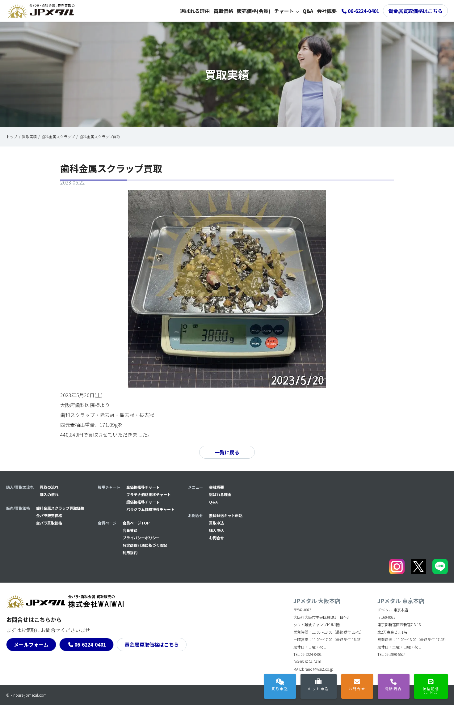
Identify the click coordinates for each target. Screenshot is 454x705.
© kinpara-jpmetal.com (26, 695)
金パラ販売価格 (49, 515)
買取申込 (216, 522)
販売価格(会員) (254, 11)
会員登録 (130, 530)
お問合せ (216, 537)
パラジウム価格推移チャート (150, 509)
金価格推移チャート (143, 487)
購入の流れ (49, 494)
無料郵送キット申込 (225, 515)
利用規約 (130, 552)
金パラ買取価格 (49, 522)
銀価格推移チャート (143, 501)
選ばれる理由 (195, 11)
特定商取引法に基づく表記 (145, 545)
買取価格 (223, 11)
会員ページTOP (136, 522)
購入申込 (216, 530)
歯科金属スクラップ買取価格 (60, 508)
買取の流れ (49, 487)
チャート (284, 11)
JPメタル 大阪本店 (316, 601)
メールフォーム (31, 644)
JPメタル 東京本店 (400, 601)
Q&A (308, 11)
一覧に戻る (227, 452)
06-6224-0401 (90, 644)
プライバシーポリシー (141, 537)
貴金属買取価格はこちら (415, 11)
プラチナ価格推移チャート (148, 494)
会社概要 (327, 11)
